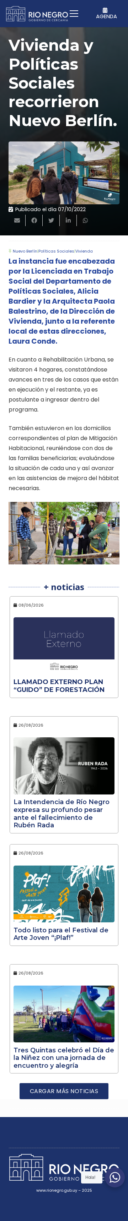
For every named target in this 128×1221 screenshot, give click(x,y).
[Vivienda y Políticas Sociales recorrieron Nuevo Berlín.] (64, 172)
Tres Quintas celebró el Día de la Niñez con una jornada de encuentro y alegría (64, 1058)
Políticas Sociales (56, 251)
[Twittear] (51, 220)
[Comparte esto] (34, 220)
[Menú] (74, 14)
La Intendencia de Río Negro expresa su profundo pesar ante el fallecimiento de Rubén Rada (62, 813)
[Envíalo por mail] (17, 220)
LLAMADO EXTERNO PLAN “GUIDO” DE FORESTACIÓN (59, 686)
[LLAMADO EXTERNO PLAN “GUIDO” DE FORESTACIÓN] (64, 645)
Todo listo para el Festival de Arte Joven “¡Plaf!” (61, 934)
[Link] (37, 14)
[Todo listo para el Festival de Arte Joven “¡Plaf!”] (64, 894)
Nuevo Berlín (25, 251)
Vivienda (84, 251)
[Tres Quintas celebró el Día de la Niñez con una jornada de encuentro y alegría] (64, 1014)
